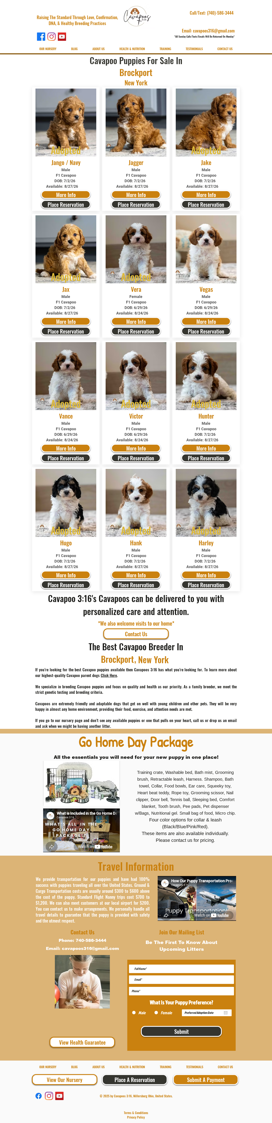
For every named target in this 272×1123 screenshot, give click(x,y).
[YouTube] (62, 36)
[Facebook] (41, 36)
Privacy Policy (136, 1117)
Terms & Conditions (136, 1112)
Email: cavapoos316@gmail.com (208, 30)
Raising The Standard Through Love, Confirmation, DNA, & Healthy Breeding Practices (77, 20)
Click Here (109, 675)
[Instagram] (51, 36)
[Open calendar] (225, 1012)
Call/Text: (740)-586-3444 (212, 13)
